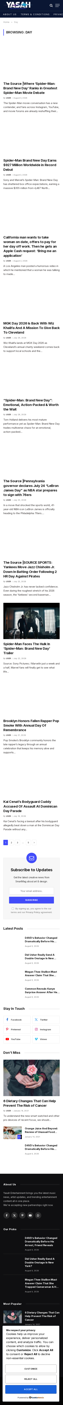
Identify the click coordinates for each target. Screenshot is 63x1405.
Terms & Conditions (35, 14)
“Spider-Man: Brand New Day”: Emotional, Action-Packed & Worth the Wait (30, 404)
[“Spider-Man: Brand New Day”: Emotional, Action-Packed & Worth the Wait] (31, 377)
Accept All (31, 1389)
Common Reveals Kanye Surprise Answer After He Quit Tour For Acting (41, 992)
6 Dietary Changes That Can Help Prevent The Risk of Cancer (42, 1316)
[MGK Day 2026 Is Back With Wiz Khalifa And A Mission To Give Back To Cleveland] (31, 300)
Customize (30, 1369)
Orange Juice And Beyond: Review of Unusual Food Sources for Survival (41, 1132)
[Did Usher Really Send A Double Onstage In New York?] (12, 959)
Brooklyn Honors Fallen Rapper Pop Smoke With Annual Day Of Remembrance (31, 725)
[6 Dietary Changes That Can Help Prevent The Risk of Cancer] (31, 1078)
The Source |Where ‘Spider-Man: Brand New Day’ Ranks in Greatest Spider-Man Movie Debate (30, 88)
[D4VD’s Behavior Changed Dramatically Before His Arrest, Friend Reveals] (12, 942)
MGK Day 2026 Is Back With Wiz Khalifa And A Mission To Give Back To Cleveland (31, 327)
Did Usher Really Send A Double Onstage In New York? (40, 958)
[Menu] (57, 5)
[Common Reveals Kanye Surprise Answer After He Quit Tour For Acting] (12, 993)
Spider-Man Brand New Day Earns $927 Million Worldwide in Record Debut (30, 164)
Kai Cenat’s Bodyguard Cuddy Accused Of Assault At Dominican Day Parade (30, 806)
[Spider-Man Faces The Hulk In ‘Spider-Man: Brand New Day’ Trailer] (31, 621)
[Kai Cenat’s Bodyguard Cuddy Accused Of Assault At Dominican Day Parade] (31, 779)
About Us (10, 14)
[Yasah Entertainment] (18, 5)
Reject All (30, 1379)
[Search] (51, 5)
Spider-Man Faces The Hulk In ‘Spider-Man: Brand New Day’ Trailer (26, 648)
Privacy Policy (33, 912)
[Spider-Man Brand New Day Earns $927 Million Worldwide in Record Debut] (31, 137)
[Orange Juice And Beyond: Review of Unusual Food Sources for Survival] (12, 1132)
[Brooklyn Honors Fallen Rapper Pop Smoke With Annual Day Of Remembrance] (31, 698)
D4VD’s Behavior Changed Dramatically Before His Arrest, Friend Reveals (41, 941)
